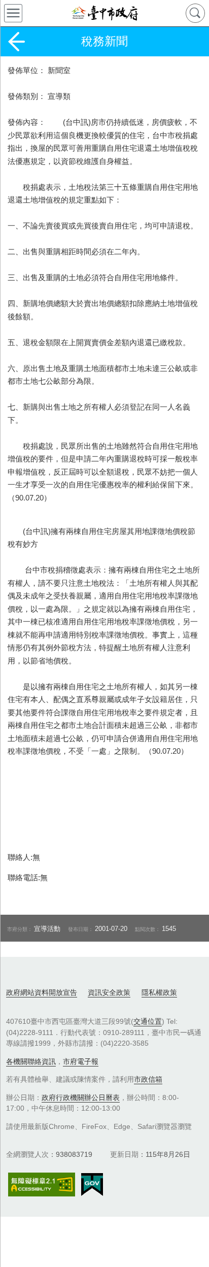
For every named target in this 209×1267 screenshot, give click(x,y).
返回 (16, 41)
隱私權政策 (159, 992)
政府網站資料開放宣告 (41, 992)
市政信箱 (148, 1079)
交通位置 (147, 1021)
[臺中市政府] (104, 13)
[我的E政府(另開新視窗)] (92, 1184)
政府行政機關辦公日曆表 (81, 1097)
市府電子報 (80, 1061)
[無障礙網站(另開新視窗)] (41, 1184)
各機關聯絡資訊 (31, 1061)
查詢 (195, 13)
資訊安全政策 (109, 992)
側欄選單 (13, 13)
